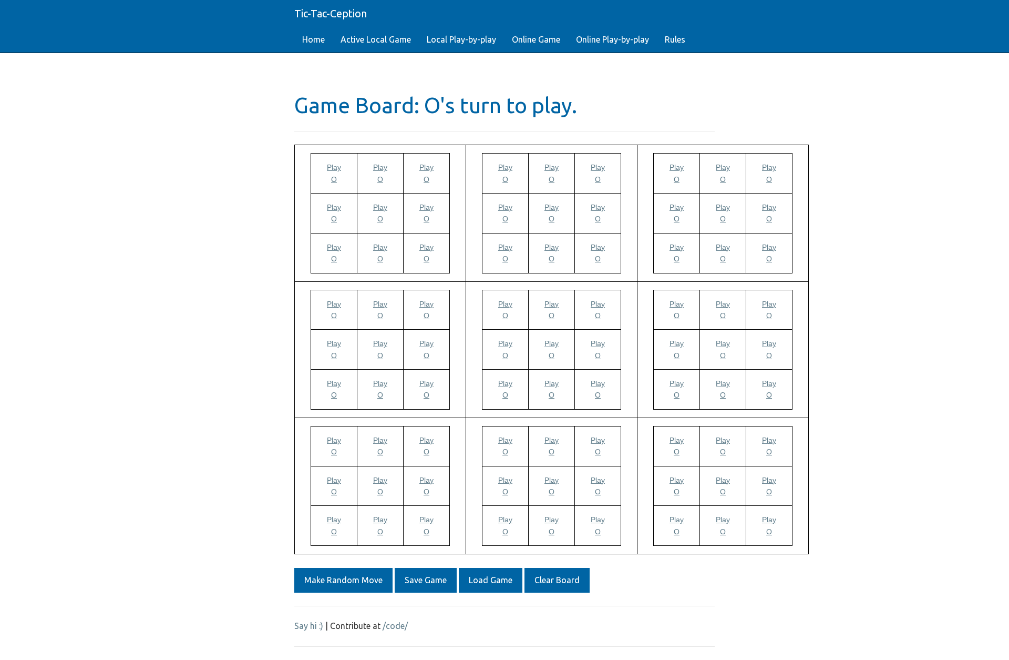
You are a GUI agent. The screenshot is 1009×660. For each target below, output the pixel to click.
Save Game (426, 580)
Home (313, 39)
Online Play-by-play (612, 39)
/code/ (395, 626)
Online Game (536, 39)
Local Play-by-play (461, 39)
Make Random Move (343, 580)
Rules (675, 39)
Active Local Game (376, 39)
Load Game (490, 580)
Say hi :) (308, 626)
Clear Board (557, 580)
